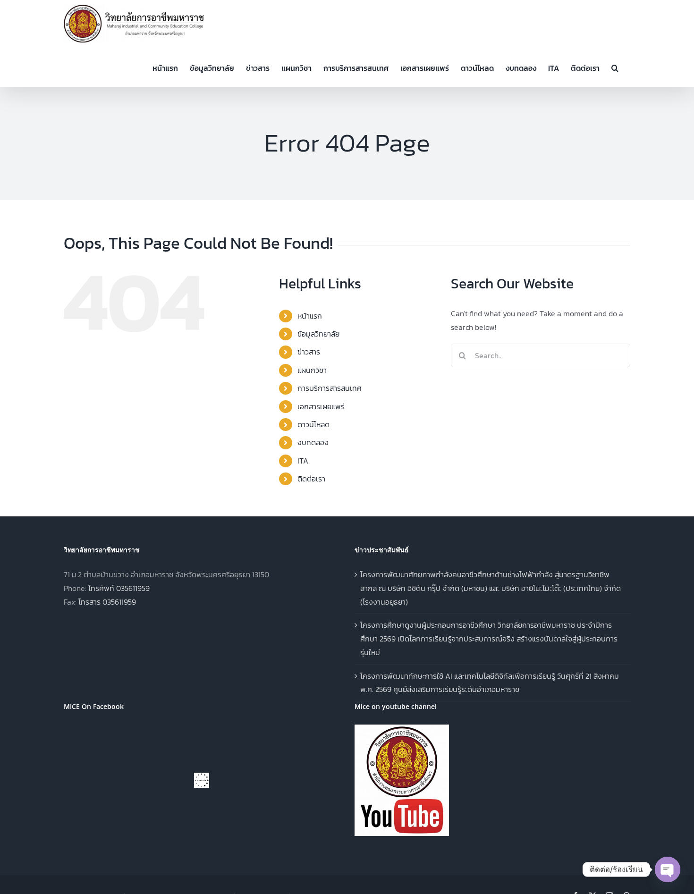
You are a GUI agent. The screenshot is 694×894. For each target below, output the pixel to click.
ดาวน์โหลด (313, 424)
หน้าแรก (309, 315)
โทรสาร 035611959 (107, 601)
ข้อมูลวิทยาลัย (318, 333)
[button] (614, 67)
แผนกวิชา (312, 370)
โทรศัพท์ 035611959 (119, 588)
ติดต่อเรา (311, 478)
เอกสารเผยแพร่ (321, 406)
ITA (302, 460)
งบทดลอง (313, 442)
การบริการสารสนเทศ (329, 388)
